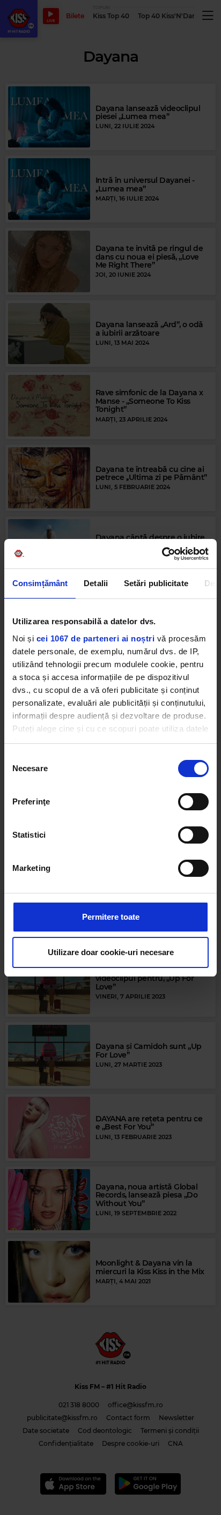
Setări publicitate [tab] (156, 583)
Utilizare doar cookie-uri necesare (111, 952)
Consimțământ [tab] (40, 583)
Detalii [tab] (96, 583)
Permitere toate (110, 916)
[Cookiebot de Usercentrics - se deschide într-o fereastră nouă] (162, 554)
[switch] (193, 801)
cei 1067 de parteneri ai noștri (95, 638)
